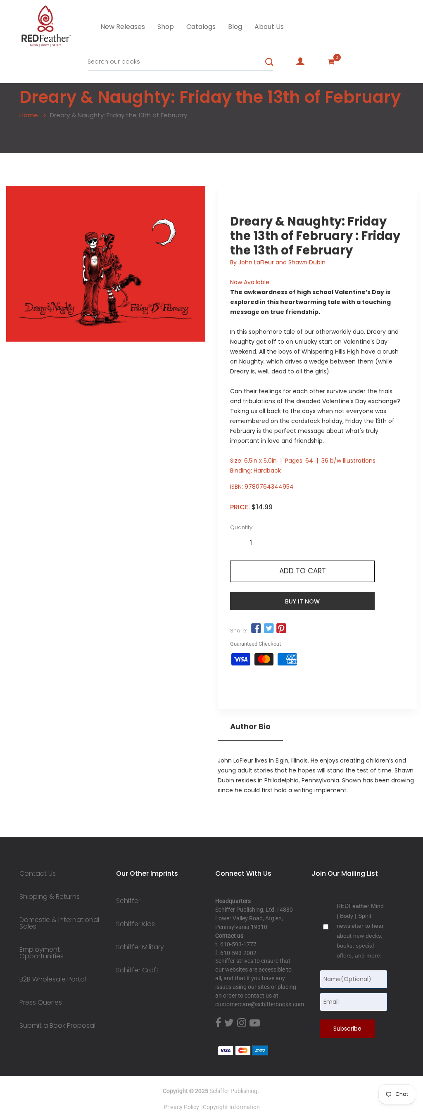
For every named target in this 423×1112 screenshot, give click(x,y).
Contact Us (37, 873)
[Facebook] (218, 1023)
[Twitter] (229, 1023)
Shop (165, 26)
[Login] (300, 61)
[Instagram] (241, 1023)
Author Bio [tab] (250, 727)
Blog (235, 26)
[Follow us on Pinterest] (281, 628)
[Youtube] (255, 1023)
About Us (269, 26)
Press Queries (40, 1002)
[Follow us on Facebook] (256, 628)
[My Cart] (331, 61)
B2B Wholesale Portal (52, 979)
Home (28, 115)
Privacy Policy (181, 1107)
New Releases (122, 26)
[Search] (269, 62)
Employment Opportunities (41, 953)
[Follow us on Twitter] (268, 628)
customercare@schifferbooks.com (259, 1004)
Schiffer (128, 901)
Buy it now (302, 601)
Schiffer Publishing (233, 1091)
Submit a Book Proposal (57, 1025)
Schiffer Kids (135, 924)
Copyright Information (231, 1107)
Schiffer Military (140, 947)
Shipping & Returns (49, 896)
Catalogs (201, 26)
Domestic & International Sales (59, 923)
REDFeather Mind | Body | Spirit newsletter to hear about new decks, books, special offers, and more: (360, 931)
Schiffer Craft (137, 970)
